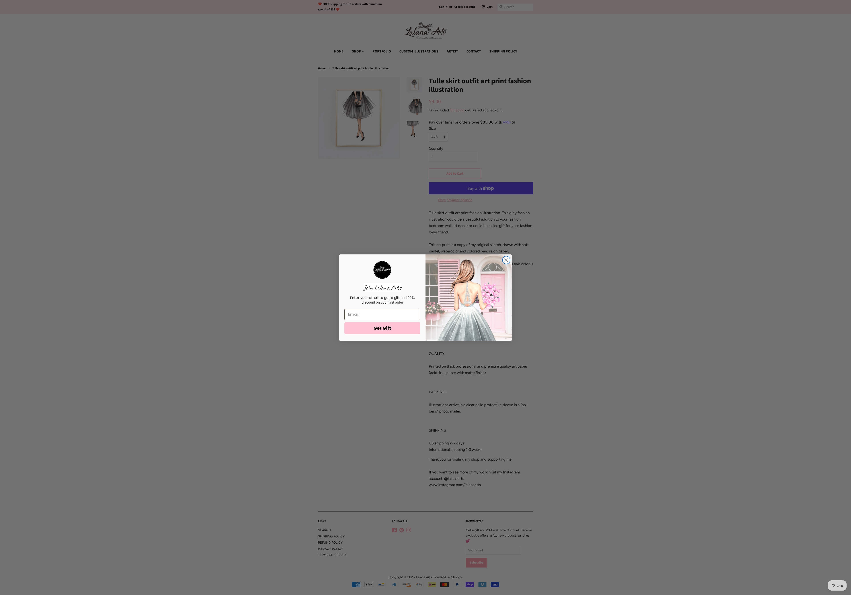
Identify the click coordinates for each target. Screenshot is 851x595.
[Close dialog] (506, 260)
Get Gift (382, 328)
